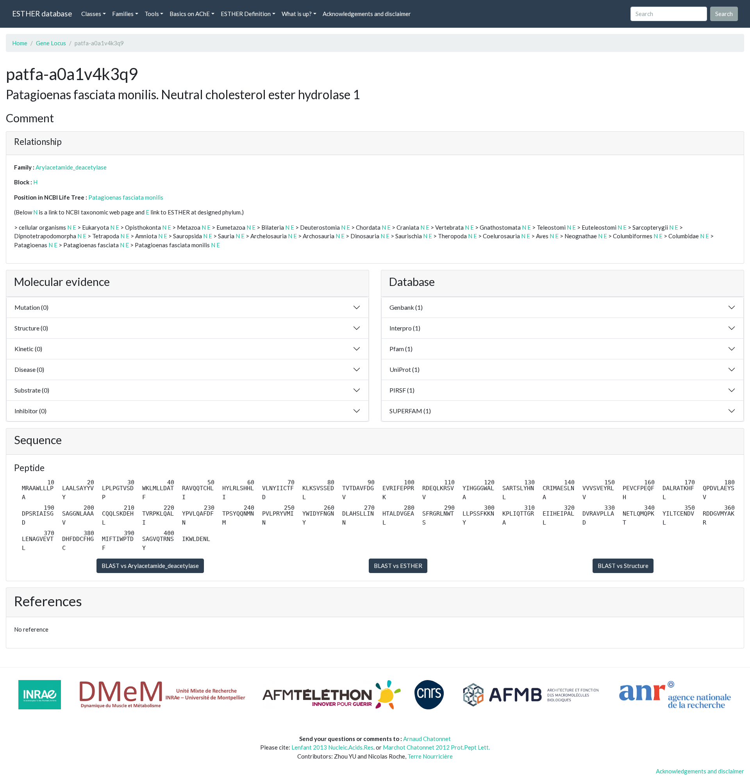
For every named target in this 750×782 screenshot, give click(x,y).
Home (19, 42)
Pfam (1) (400, 348)
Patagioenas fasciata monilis (125, 197)
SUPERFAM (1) (410, 410)
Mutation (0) (31, 307)
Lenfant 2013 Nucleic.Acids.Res (332, 747)
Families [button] (123, 13)
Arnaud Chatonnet (427, 738)
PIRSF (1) (401, 390)
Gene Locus (51, 42)
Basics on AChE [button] (190, 13)
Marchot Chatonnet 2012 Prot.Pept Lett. (436, 747)
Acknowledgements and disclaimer (367, 13)
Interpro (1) (404, 328)
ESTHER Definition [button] (246, 13)
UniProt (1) (404, 369)
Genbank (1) (406, 307)
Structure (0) (31, 328)
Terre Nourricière (430, 756)
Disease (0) (29, 369)
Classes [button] (91, 13)
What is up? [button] (297, 13)
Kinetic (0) (28, 348)
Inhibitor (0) (30, 410)
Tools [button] (152, 13)
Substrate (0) (31, 390)
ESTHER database (42, 13)
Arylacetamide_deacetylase (71, 167)
